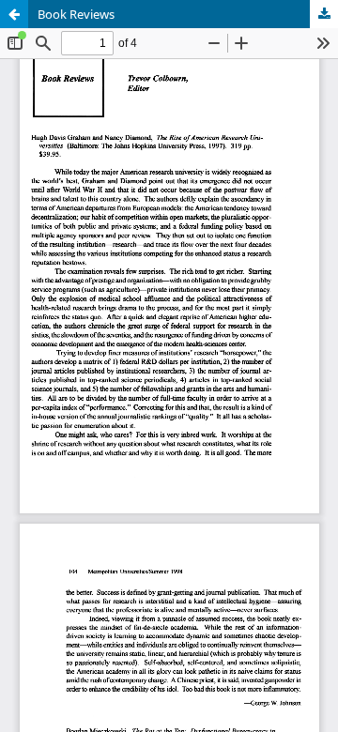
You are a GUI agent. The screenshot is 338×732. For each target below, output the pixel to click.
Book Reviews (76, 14)
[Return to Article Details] (14, 14)
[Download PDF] (324, 14)
